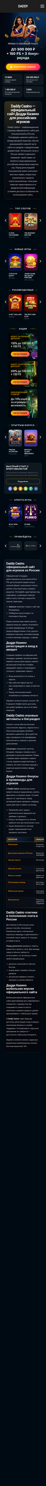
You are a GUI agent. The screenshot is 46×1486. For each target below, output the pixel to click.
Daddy (23, 6)
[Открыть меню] (42, 6)
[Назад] (6, 220)
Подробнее (23, 481)
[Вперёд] (40, 220)
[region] (23, 227)
